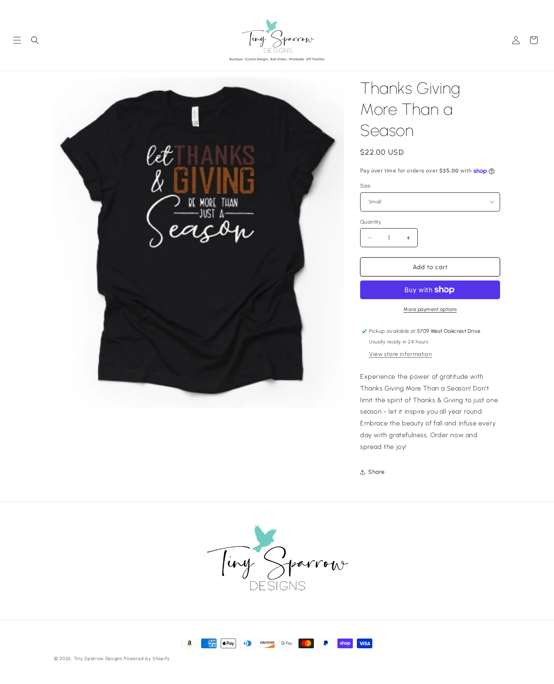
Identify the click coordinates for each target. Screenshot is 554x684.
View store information (400, 354)
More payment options (430, 309)
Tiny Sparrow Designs (98, 658)
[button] (17, 40)
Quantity (370, 222)
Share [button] (376, 471)
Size (365, 186)
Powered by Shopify (147, 658)
